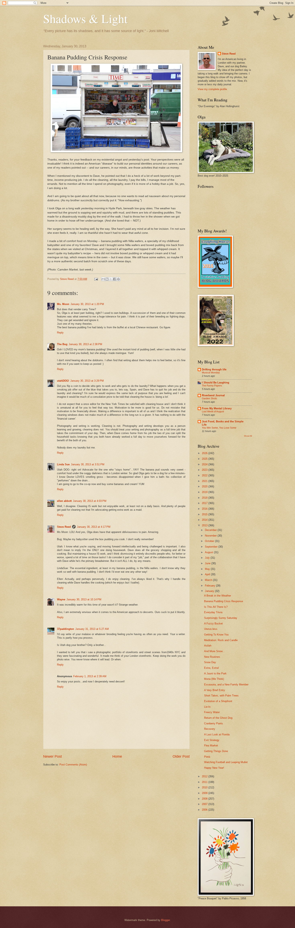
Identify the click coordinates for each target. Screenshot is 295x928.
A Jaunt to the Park (215, 673)
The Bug (62, 344)
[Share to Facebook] (115, 279)
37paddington (65, 628)
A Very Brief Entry (214, 690)
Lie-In (207, 706)
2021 (205, 481)
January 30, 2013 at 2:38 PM (85, 344)
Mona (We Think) (214, 678)
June (208, 563)
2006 (205, 809)
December (211, 530)
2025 (205, 458)
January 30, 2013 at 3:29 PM (87, 380)
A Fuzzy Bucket (213, 623)
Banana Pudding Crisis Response (223, 601)
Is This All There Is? (216, 606)
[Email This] (103, 279)
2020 (205, 486)
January (210, 591)
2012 (205, 776)
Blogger (165, 920)
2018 (205, 497)
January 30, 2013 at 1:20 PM (87, 304)
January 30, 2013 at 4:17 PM (93, 526)
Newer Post (52, 756)
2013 (205, 525)
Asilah (207, 645)
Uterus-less (210, 628)
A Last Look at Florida (217, 734)
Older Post (181, 756)
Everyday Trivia (213, 612)
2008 (205, 798)
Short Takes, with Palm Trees (221, 695)
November (211, 535)
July (208, 557)
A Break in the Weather (217, 595)
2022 (205, 475)
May (208, 568)
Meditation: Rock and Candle (221, 640)
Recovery (209, 728)
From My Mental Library (217, 408)
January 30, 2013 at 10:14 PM (83, 599)
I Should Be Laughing (215, 382)
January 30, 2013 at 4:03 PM (89, 500)
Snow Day (210, 662)
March (209, 579)
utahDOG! (63, 380)
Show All (248, 436)
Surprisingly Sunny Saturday (220, 617)
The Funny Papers (212, 385)
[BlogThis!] (107, 279)
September (211, 546)
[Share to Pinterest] (118, 279)
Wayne (61, 599)
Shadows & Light (85, 18)
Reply (60, 332)
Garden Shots (209, 398)
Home (117, 756)
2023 (205, 469)
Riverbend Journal (213, 395)
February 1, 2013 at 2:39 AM (89, 676)
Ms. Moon (63, 304)
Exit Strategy (211, 740)
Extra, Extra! (211, 667)
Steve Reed (64, 526)
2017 (205, 503)
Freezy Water (212, 712)
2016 (205, 508)
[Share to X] (111, 279)
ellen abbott (64, 500)
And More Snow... (214, 651)
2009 (205, 793)
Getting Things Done (216, 751)
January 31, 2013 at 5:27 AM (92, 628)
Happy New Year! (214, 767)
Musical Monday (211, 372)
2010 (205, 787)
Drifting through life (214, 369)
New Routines (212, 656)
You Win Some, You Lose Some (219, 427)
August (209, 552)
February (210, 585)
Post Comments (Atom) (73, 764)
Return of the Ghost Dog (218, 717)
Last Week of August (213, 411)
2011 (205, 782)
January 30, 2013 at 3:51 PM (87, 464)
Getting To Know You (216, 634)
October (210, 541)
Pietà (207, 756)
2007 (205, 804)
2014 (205, 519)
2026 (205, 453)
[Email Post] (96, 279)
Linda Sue (63, 464)
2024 (205, 464)
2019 (205, 492)
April (208, 574)
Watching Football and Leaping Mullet (226, 762)
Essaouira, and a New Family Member (226, 684)
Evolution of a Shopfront (218, 701)
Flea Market (211, 745)
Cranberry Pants (213, 723)
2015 (205, 514)
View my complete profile (212, 89)
